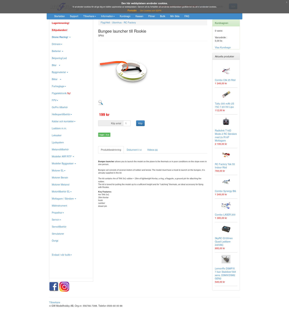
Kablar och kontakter (63, 121)
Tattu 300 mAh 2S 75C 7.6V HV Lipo (224, 105)
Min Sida (174, 16)
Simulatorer (58, 233)
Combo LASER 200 (225, 214)
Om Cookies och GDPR (150, 10)
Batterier (57, 51)
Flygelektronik (61, 93)
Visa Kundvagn (223, 47)
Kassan (139, 16)
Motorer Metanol (60, 184)
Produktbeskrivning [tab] (111, 149)
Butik (162, 16)
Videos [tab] (152, 149)
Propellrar (57, 212)
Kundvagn (125, 16)
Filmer (151, 16)
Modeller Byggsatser (63, 163)
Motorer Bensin (60, 177)
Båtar (56, 79)
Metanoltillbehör (60, 149)
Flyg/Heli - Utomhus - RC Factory (118, 22)
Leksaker (57, 135)
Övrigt (55, 240)
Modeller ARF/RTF (62, 156)
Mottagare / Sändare (63, 198)
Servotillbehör (59, 226)
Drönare (56, 44)
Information (107, 16)
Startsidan (59, 16)
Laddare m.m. (59, 128)
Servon (55, 219)
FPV (54, 100)
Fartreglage (58, 86)
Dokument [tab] (134, 149)
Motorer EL (58, 170)
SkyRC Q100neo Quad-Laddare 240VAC (224, 241)
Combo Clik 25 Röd (225, 80)
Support (74, 16)
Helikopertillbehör (61, 114)
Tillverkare (88, 16)
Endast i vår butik (61, 254)
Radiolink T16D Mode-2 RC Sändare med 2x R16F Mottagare (226, 135)
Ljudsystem (58, 142)
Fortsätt (132, 10)
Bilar (55, 65)
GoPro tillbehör (60, 107)
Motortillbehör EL (61, 191)
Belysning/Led (59, 58)
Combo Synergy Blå (225, 191)
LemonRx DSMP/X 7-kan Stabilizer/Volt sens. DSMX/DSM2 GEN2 (225, 273)
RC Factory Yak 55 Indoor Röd (225, 165)
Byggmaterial (59, 72)
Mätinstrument (59, 205)
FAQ (186, 16)
